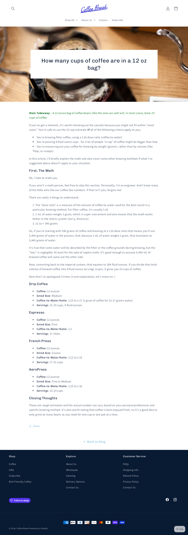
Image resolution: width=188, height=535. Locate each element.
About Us (71, 464)
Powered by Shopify (38, 528)
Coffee (12, 464)
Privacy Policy (131, 481)
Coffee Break (22, 528)
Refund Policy (131, 475)
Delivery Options (75, 481)
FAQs (126, 464)
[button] (13, 9)
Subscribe (14, 475)
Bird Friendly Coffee (20, 481)
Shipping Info (130, 470)
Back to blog (96, 441)
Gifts (11, 470)
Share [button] (36, 426)
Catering (71, 475)
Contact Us (72, 487)
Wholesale (72, 470)
